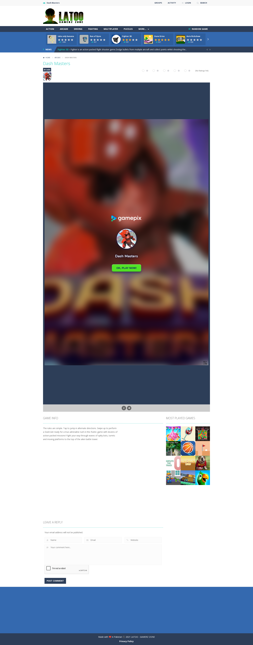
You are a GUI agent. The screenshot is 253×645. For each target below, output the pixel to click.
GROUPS (158, 3)
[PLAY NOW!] (51, 39)
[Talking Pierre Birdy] (202, 477)
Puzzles (128, 29)
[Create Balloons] (202, 433)
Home (48, 58)
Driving (78, 29)
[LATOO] (64, 15)
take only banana (66, 36)
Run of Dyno (95, 36)
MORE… (142, 29)
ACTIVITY (172, 3)
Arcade (64, 29)
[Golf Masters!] (202, 448)
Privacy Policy (126, 641)
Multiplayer (111, 29)
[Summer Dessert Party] (173, 433)
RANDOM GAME (199, 29)
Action (50, 29)
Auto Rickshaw (193, 36)
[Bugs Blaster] (173, 477)
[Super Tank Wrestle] (188, 477)
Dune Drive (159, 36)
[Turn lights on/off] (124, 408)
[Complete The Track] (173, 462)
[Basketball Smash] (188, 448)
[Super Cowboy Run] (188, 462)
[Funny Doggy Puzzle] (202, 462)
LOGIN (188, 3)
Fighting (93, 29)
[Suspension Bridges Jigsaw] (173, 448)
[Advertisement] (156, 14)
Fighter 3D (127, 36)
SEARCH (203, 3)
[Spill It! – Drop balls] (188, 433)
